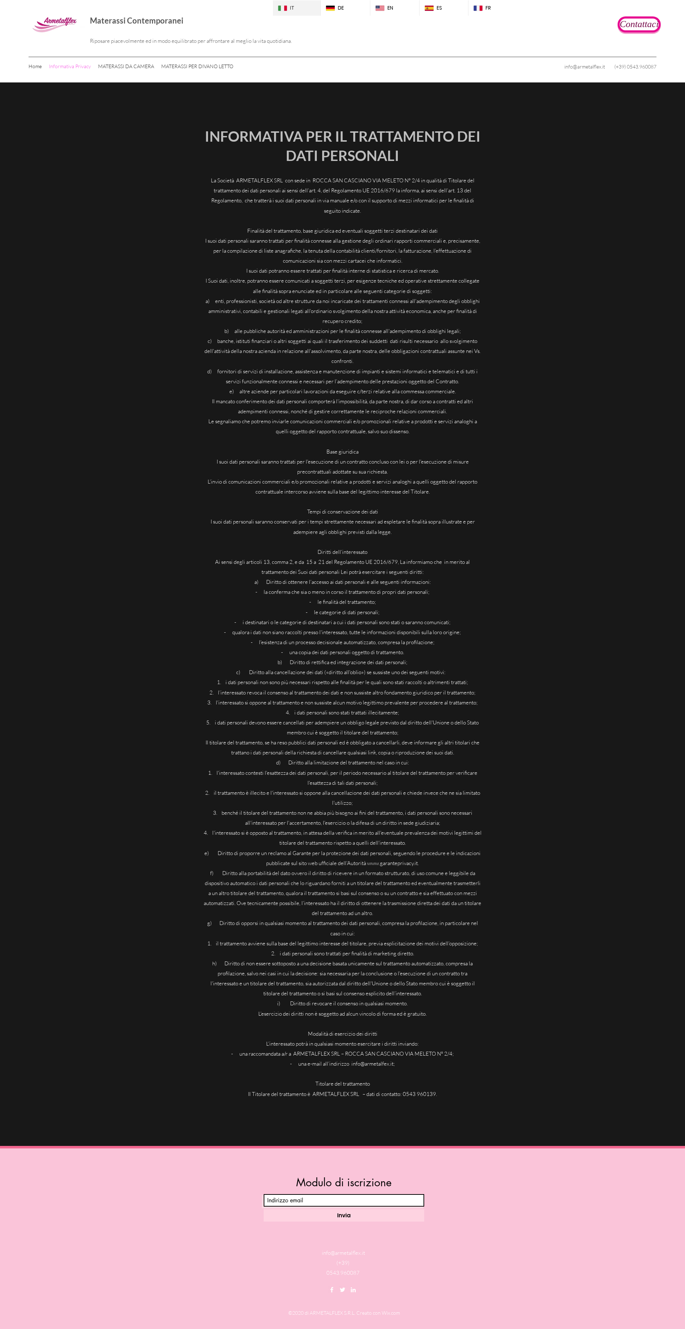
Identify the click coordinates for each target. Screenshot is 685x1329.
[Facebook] (331, 1289)
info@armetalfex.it (372, 1063)
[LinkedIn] (353, 1289)
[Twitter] (342, 1289)
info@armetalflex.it (584, 67)
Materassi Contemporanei (136, 20)
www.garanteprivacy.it (392, 863)
